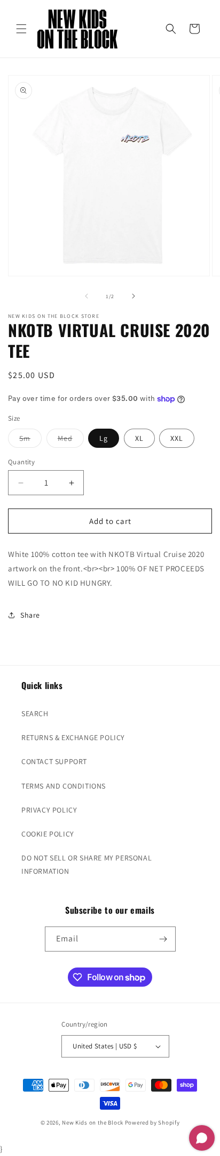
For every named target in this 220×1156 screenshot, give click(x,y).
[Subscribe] (163, 939)
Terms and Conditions (63, 786)
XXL (176, 438)
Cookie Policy (47, 834)
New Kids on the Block (92, 1122)
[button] (21, 28)
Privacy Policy (49, 810)
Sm (30, 440)
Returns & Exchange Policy (73, 737)
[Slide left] (86, 296)
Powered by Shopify (152, 1122)
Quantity (21, 461)
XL (139, 438)
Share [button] (30, 615)
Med (71, 440)
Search (35, 713)
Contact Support (54, 761)
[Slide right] (133, 296)
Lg (103, 438)
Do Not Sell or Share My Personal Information (86, 864)
